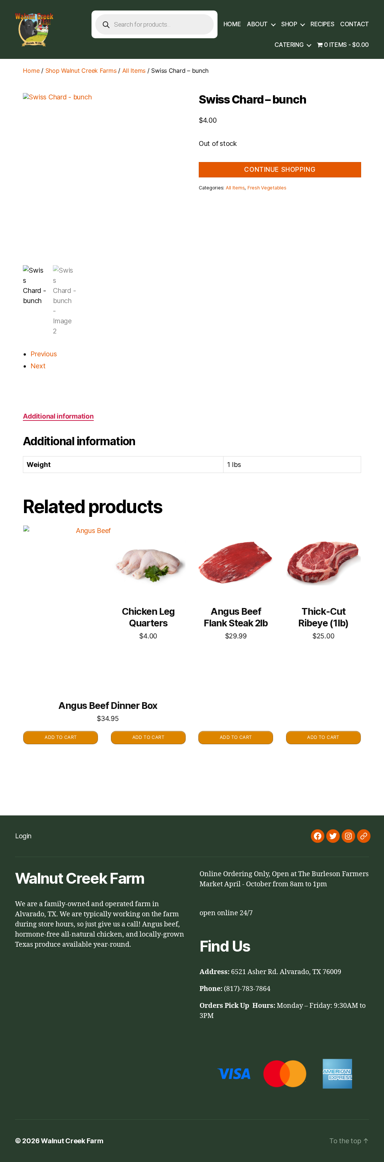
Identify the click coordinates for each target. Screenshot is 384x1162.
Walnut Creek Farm (72, 1141)
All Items (134, 70)
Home (232, 24)
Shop (289, 24)
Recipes (322, 24)
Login (23, 836)
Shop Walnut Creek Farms (81, 70)
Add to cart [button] (60, 737)
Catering (288, 44)
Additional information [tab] (58, 416)
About (257, 24)
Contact (354, 24)
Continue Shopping (279, 169)
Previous (43, 354)
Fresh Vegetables (267, 188)
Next (37, 366)
